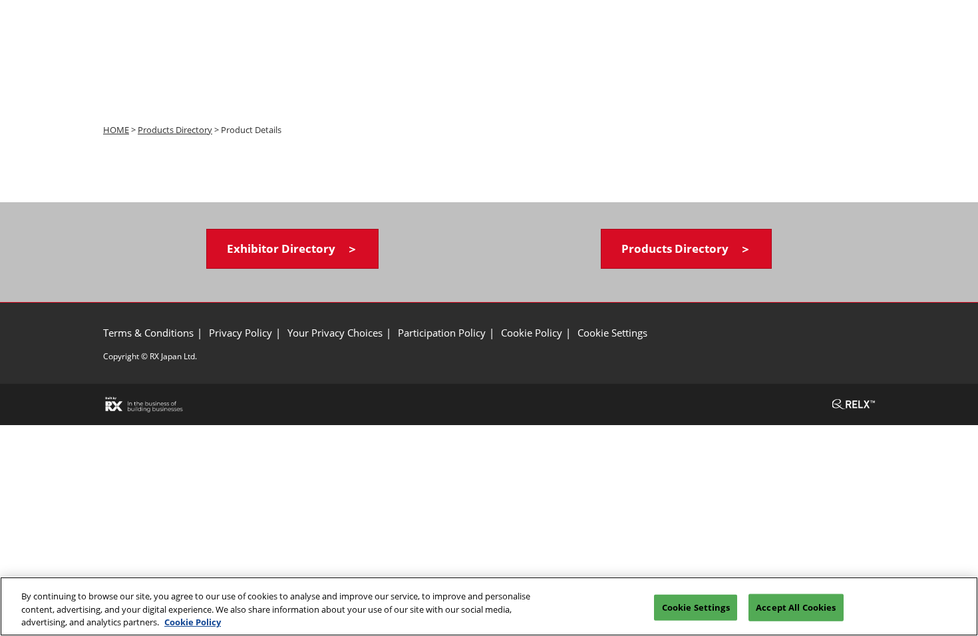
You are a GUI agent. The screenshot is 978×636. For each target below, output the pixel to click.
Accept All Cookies (796, 607)
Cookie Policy (192, 622)
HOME (116, 130)
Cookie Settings (696, 607)
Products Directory (175, 130)
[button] (292, 249)
